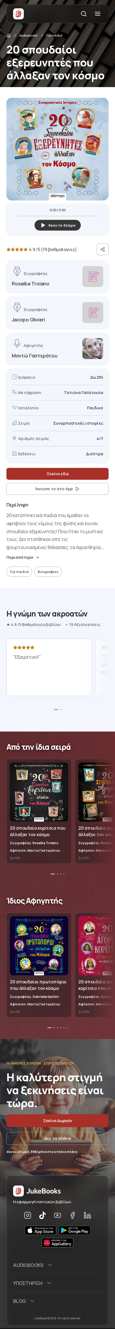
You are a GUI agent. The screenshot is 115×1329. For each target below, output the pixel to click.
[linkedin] (87, 1215)
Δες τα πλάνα (57, 1138)
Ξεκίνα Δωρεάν (57, 1120)
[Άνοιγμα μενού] (97, 13)
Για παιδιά (54, 35)
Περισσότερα (19, 557)
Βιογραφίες (48, 571)
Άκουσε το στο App (54, 489)
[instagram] (27, 1215)
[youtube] (57, 1215)
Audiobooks (28, 35)
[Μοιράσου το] (103, 249)
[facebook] (72, 1215)
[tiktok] (42, 1215)
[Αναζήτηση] (83, 13)
